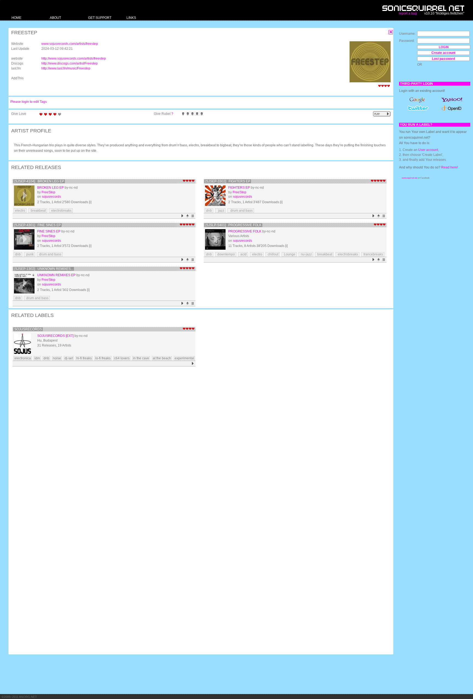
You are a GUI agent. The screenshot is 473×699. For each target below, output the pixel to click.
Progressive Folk (244, 231)
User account (428, 150)
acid (243, 254)
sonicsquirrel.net (409, 178)
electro (20, 210)
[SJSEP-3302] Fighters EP (227, 181)
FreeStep (48, 192)
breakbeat (38, 210)
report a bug (408, 13)
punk (29, 254)
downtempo (226, 254)
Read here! (449, 167)
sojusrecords (51, 197)
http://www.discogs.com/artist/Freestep (69, 63)
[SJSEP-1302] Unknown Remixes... (43, 269)
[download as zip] (187, 216)
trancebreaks (373, 254)
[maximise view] (390, 32)
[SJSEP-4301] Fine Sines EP (37, 225)
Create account (443, 53)
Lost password (443, 59)
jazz (220, 210)
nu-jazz (306, 254)
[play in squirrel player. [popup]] (382, 113)
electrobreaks (60, 210)
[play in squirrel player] (24, 195)
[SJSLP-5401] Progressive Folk (233, 225)
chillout (272, 254)
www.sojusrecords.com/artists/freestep (69, 44)
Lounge (289, 254)
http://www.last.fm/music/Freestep (65, 68)
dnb (209, 210)
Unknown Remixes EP (56, 275)
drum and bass (241, 210)
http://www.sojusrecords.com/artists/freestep (73, 58)
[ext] (70, 336)
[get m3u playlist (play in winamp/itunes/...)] (192, 216)
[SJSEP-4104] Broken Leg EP (39, 181)
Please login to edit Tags (28, 102)
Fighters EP (239, 188)
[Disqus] (198, 439)
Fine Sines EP (48, 231)
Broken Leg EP (50, 188)
